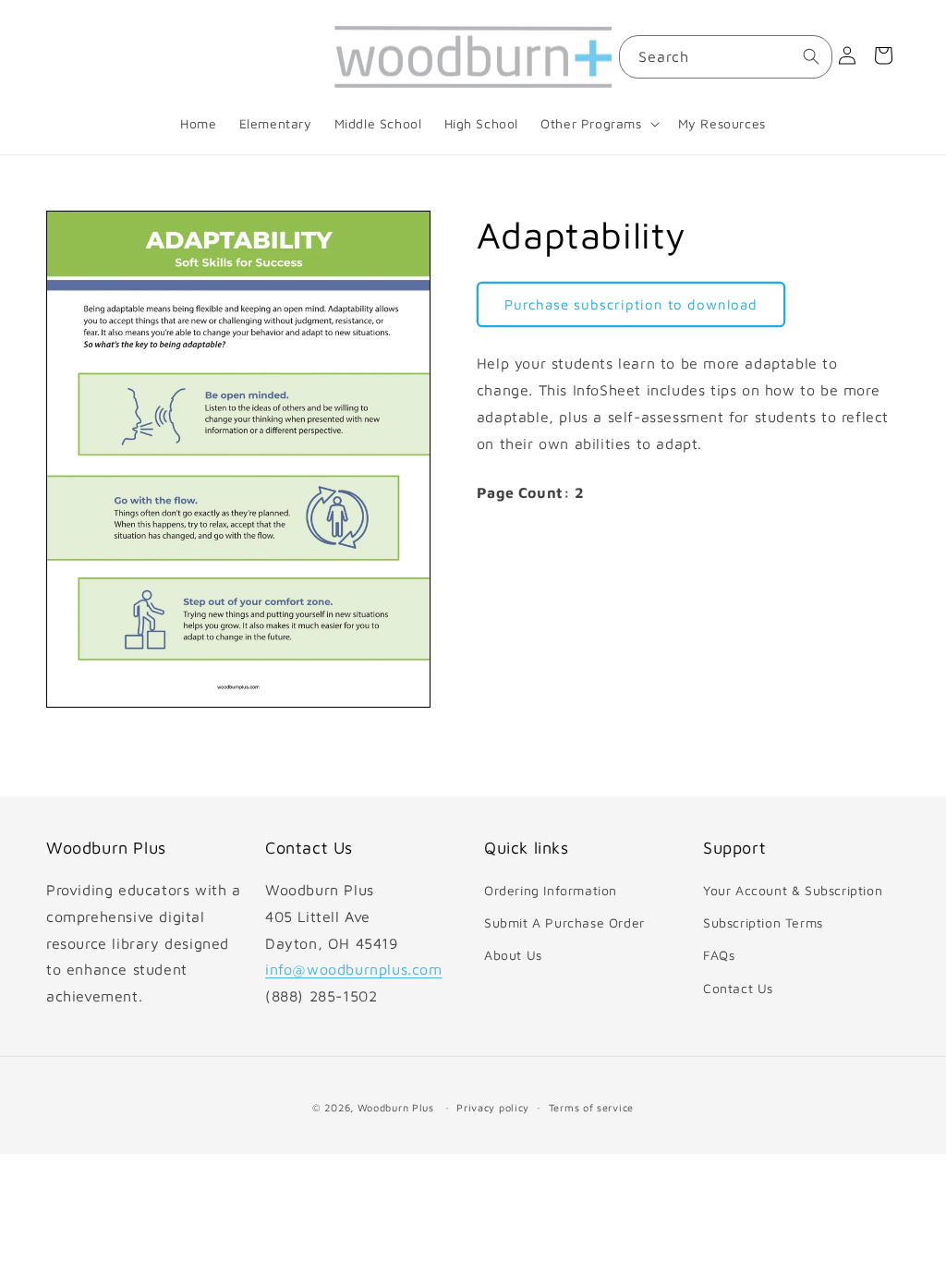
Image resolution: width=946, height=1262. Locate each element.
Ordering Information (550, 890)
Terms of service (591, 1107)
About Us (513, 955)
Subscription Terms (763, 922)
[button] (597, 123)
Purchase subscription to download (631, 304)
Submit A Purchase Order (564, 922)
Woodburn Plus (396, 1107)
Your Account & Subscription (792, 890)
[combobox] (725, 57)
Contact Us (738, 988)
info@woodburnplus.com (354, 969)
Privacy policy (492, 1107)
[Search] (811, 56)
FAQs (718, 955)
